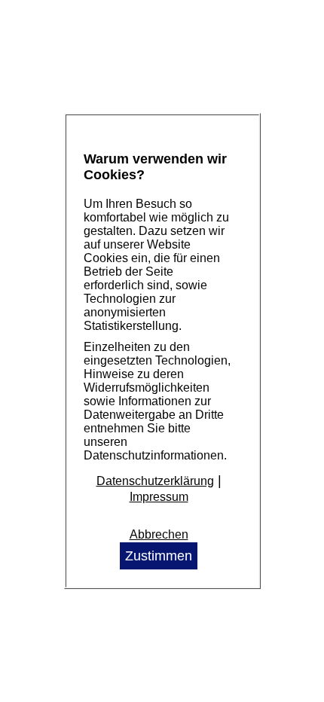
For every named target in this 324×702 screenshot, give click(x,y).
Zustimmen (158, 555)
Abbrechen (159, 534)
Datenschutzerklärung (155, 481)
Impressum (159, 496)
